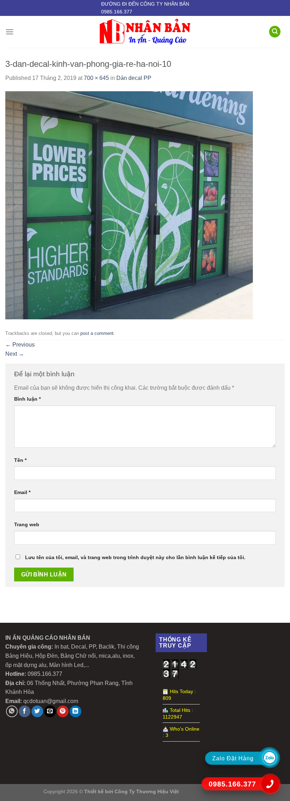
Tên (20, 460)
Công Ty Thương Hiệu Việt (147, 791)
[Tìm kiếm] (274, 31)
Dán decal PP (133, 78)
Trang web (26, 524)
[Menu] (9, 31)
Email (22, 492)
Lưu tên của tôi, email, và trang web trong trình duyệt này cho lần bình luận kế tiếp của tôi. (135, 557)
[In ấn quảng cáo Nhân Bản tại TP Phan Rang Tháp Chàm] (145, 32)
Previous (20, 345)
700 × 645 (96, 78)
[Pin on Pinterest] (63, 711)
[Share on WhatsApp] (12, 711)
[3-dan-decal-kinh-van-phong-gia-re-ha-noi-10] (129, 205)
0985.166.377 (116, 11)
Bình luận (27, 399)
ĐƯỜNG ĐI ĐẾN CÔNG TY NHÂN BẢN (145, 4)
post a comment (97, 333)
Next (14, 354)
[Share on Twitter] (37, 711)
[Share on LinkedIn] (75, 711)
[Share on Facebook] (24, 711)
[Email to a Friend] (50, 711)
